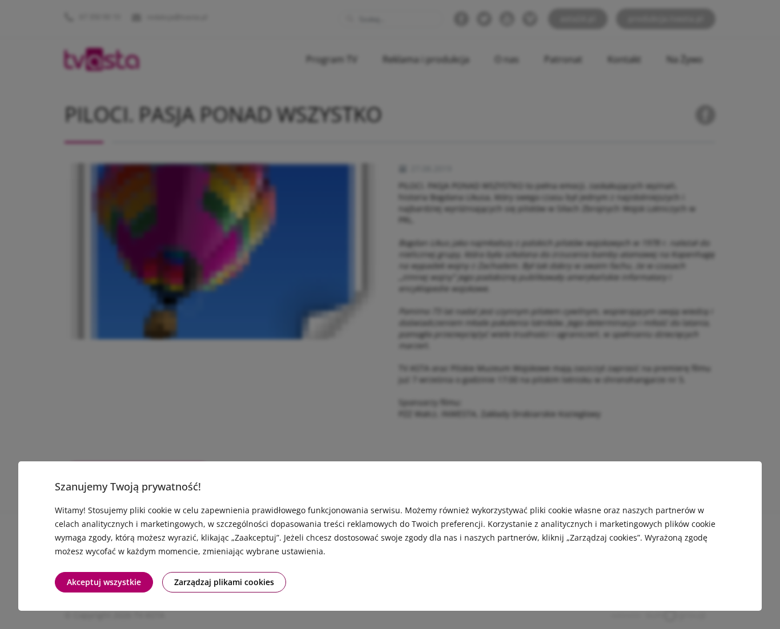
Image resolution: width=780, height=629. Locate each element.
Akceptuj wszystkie (104, 582)
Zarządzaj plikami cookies (224, 582)
